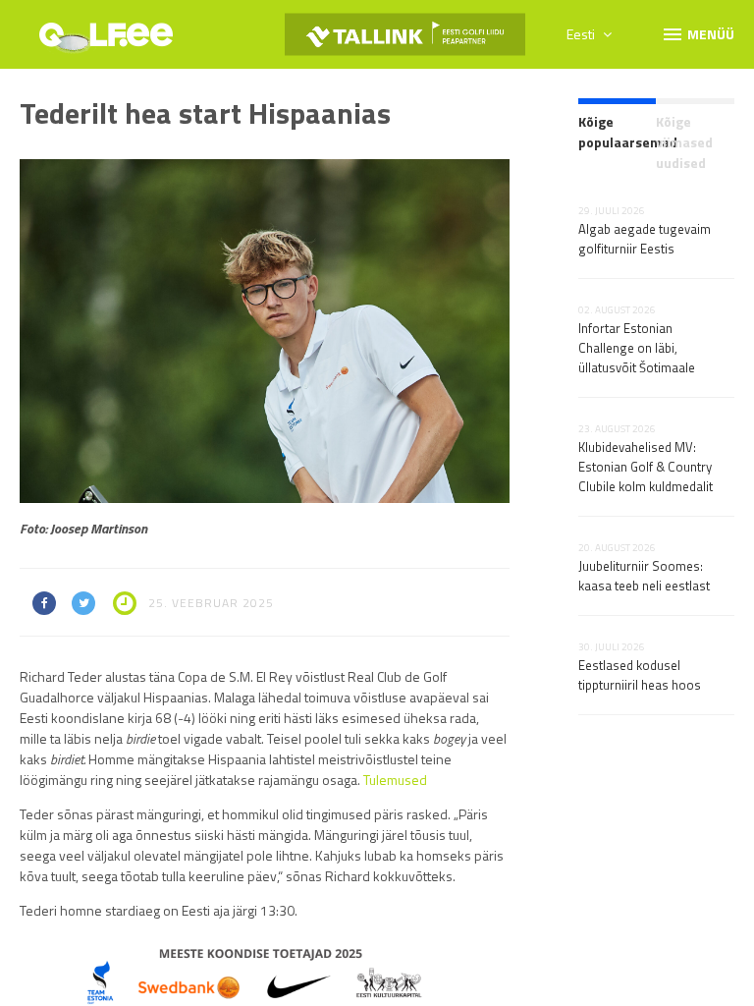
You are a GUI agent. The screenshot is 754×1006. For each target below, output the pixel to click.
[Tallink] (405, 35)
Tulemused (395, 779)
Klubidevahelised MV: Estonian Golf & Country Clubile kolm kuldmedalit (645, 466)
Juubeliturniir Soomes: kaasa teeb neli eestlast (644, 575)
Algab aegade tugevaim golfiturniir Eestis (644, 238)
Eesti (582, 34)
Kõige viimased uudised (684, 142)
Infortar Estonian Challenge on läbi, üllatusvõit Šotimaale (636, 347)
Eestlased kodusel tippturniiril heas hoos (639, 675)
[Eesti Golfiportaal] (106, 41)
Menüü (697, 33)
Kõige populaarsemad (617, 131)
